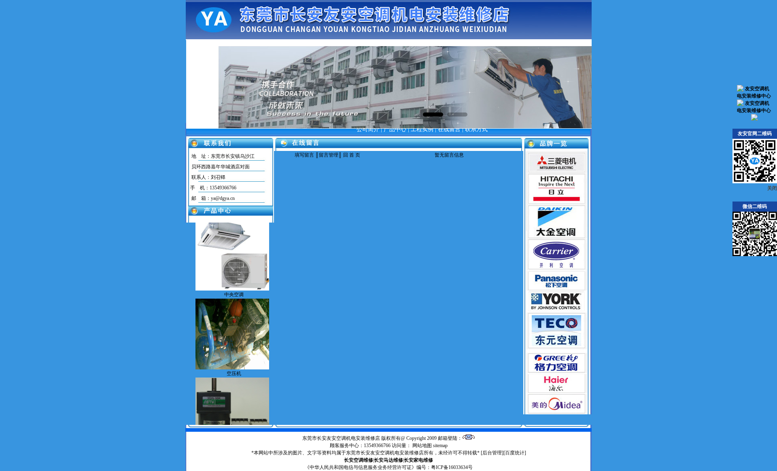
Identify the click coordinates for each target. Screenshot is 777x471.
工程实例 (422, 129)
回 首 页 (351, 155)
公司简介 (368, 129)
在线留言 (449, 129)
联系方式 (476, 129)
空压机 (234, 362)
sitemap (440, 445)
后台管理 (492, 453)
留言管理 (328, 155)
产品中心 (395, 129)
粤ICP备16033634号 (452, 467)
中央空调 (234, 283)
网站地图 (422, 445)
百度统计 (514, 453)
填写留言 (304, 155)
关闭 (772, 188)
